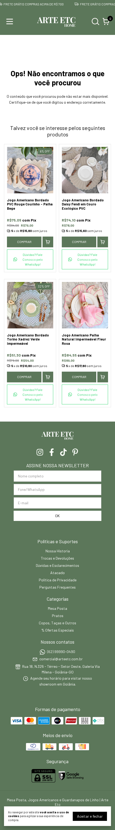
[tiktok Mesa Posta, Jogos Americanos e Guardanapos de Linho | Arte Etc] (63, 452)
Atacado (57, 572)
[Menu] (10, 21)
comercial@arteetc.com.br (61, 659)
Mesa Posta (57, 608)
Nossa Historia (57, 551)
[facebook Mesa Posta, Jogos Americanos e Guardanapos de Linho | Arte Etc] (51, 452)
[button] (30, 259)
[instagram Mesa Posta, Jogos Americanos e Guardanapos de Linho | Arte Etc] (40, 452)
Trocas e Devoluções (57, 558)
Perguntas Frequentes (57, 587)
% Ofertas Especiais (57, 630)
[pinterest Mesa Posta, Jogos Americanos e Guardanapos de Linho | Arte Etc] (75, 452)
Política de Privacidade (57, 580)
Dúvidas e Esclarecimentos (57, 565)
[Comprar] (48, 242)
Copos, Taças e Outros (57, 623)
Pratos (57, 615)
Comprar (24, 242)
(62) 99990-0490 (61, 651)
